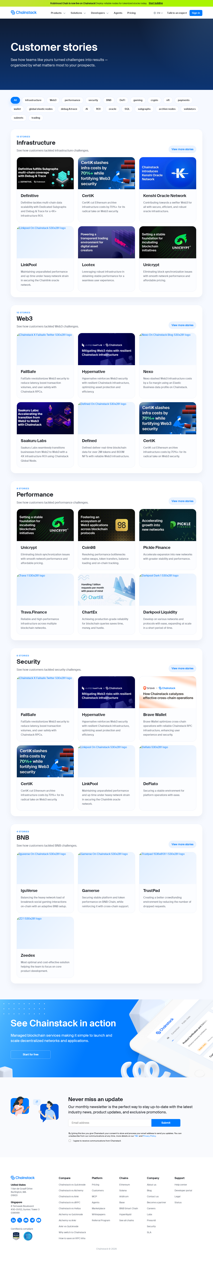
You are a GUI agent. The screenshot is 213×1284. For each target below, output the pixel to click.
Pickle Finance (156, 547)
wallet (17, 109)
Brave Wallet (155, 714)
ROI (98, 109)
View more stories (182, 149)
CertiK (88, 195)
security (93, 100)
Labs (149, 1214)
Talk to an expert (177, 13)
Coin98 (89, 547)
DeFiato (150, 783)
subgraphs (144, 109)
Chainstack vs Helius (70, 1208)
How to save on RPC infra (72, 1238)
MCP (94, 1196)
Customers (98, 1190)
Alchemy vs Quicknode (71, 1214)
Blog (149, 1190)
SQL (127, 109)
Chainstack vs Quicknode (72, 1184)
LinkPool (29, 264)
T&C (136, 1136)
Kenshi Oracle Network (164, 195)
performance (72, 100)
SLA (149, 1232)
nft (168, 100)
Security (151, 1226)
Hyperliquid (125, 1214)
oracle (112, 109)
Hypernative (93, 371)
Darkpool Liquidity (160, 612)
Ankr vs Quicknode (68, 1226)
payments (184, 100)
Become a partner (156, 1202)
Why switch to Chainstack (72, 1232)
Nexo (148, 371)
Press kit (151, 1220)
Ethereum (124, 1184)
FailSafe (28, 371)
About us (151, 1184)
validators (190, 109)
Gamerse (90, 890)
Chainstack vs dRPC (69, 1202)
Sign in (196, 13)
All (15, 100)
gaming (137, 100)
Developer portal (183, 1190)
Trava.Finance (34, 612)
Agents (118, 13)
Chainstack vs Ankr (69, 1196)
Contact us (153, 1196)
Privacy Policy (149, 1136)
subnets (18, 117)
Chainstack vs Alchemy (71, 1190)
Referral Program (101, 1220)
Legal (177, 1196)
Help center (181, 1184)
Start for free (30, 1054)
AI (87, 109)
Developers (98, 13)
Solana (123, 1190)
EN (158, 12)
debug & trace (69, 109)
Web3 (53, 100)
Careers (151, 1208)
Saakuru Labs (33, 440)
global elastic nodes (41, 109)
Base (122, 1202)
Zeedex (28, 955)
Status (178, 1202)
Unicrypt (151, 264)
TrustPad (151, 890)
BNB (108, 100)
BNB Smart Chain (128, 1208)
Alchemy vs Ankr (67, 1220)
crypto (154, 100)
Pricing (131, 13)
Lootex (88, 264)
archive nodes (167, 109)
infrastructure (33, 100)
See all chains (126, 1220)
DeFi (122, 100)
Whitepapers (98, 1214)
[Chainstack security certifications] (16, 1240)
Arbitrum (124, 1196)
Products (56, 13)
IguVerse (29, 890)
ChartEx (89, 612)
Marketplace (98, 1208)
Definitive (30, 195)
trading (36, 117)
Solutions (76, 13)
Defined (89, 440)
